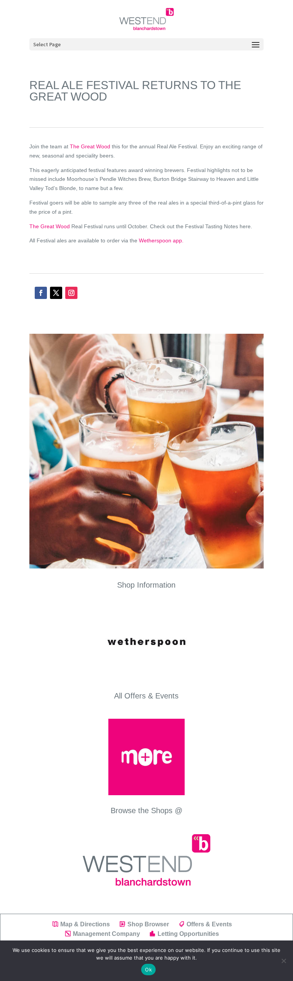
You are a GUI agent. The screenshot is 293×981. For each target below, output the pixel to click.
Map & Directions (85, 924)
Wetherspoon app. (161, 240)
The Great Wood (90, 146)
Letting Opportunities (188, 934)
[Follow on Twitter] (56, 293)
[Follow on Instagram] (71, 293)
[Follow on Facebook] (41, 293)
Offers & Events (209, 924)
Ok (148, 969)
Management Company (106, 934)
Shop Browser (148, 924)
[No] (283, 961)
